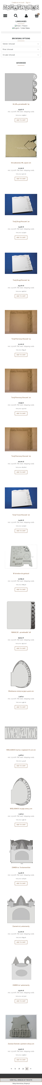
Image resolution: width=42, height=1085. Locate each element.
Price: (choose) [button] (8, 49)
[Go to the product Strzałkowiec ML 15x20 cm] (21, 146)
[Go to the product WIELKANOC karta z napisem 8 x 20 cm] (21, 733)
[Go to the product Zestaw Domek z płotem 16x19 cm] (21, 1027)
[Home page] (21, 7)
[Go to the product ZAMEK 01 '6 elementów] (21, 850)
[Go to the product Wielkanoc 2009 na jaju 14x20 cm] (21, 674)
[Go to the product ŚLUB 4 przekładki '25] (21, 87)
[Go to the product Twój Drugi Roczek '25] (21, 263)
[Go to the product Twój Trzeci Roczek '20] (21, 498)
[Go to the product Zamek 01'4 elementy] (21, 909)
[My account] (26, 15)
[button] (5, 15)
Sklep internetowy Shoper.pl (21, 1083)
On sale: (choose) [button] (9, 55)
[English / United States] (21, 28)
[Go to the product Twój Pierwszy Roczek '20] (21, 380)
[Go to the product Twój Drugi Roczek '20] (21, 204)
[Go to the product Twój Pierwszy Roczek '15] (21, 322)
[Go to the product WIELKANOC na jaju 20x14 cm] (21, 791)
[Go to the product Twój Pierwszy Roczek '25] (21, 439)
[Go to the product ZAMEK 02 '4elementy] (21, 968)
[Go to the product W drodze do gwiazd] (21, 556)
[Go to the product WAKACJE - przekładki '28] (21, 615)
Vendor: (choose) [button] (9, 44)
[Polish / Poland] (21, 26)
